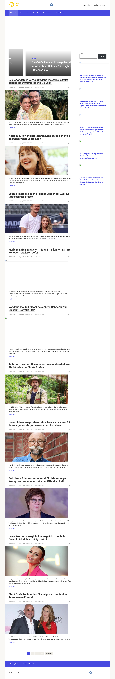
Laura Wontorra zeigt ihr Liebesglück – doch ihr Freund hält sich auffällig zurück (37, 538)
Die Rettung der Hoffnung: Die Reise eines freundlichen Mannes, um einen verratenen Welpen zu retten (92, 156)
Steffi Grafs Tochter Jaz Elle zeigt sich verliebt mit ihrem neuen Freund (38, 596)
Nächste (49, 654)
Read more (12, 128)
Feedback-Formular (99, 5)
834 (42, 654)
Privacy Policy (86, 5)
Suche (81, 53)
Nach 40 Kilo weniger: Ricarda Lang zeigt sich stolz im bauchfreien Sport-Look (39, 137)
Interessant (30, 13)
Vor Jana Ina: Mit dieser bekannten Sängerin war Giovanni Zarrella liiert (38, 308)
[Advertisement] (57, 30)
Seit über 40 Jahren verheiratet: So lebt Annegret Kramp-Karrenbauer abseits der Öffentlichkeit (38, 480)
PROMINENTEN (59, 13)
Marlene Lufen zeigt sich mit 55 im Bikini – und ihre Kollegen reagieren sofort (39, 251)
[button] (69, 62)
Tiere (21, 13)
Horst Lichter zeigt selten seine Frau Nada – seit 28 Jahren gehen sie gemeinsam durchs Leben (39, 424)
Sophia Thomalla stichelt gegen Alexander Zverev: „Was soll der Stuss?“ (39, 195)
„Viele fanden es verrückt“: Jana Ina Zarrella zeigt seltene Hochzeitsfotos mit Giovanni (38, 81)
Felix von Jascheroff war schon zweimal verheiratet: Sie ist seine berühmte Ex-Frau (40, 366)
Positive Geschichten (43, 13)
